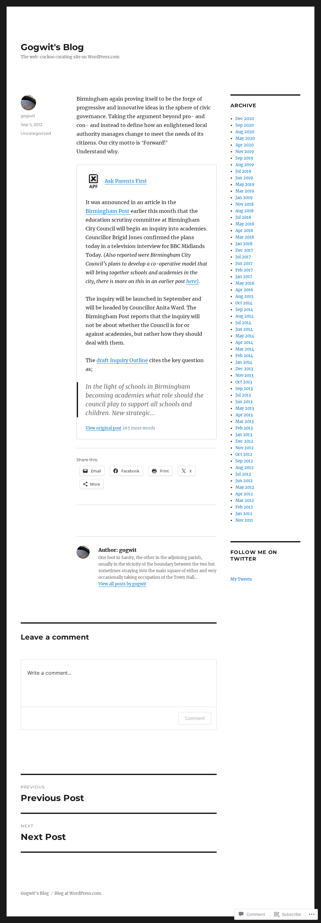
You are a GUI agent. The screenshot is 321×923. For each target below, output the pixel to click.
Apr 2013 (244, 415)
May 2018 (244, 224)
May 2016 (245, 283)
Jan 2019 (244, 197)
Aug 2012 (244, 467)
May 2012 (244, 487)
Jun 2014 (244, 329)
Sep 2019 (244, 158)
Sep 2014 (244, 309)
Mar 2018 (244, 237)
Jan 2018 (243, 243)
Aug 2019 (244, 164)
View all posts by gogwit (122, 584)
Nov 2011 (244, 520)
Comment (195, 718)
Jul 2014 (243, 322)
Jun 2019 (244, 178)
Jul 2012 (243, 474)
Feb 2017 (244, 270)
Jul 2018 (243, 217)
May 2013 (244, 408)
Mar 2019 (244, 191)
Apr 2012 (244, 494)
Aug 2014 (244, 316)
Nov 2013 (244, 375)
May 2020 (245, 138)
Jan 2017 (243, 276)
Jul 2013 (243, 395)
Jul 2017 (243, 257)
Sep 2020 (244, 125)
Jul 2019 (243, 171)
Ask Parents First (126, 181)
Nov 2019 (244, 151)
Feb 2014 (244, 355)
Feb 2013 (244, 428)
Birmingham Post (108, 211)
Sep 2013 (244, 388)
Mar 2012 (244, 500)
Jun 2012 (244, 480)
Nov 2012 (244, 448)
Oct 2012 (243, 454)
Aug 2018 (244, 211)
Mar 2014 (244, 349)
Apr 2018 (244, 230)
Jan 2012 (243, 513)
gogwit (28, 115)
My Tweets (241, 579)
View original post (103, 427)
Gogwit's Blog (52, 47)
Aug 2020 (244, 131)
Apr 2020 (244, 145)
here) (192, 281)
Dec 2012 (244, 441)
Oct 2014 (243, 303)
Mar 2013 (244, 421)
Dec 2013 (244, 369)
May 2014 (244, 336)
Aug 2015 (244, 296)
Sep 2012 (244, 461)
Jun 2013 (243, 401)
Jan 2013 (243, 434)
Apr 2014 (244, 342)
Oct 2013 (243, 382)
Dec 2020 (244, 118)
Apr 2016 (244, 290)
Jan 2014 (243, 362)
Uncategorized (36, 133)
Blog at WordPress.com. (78, 893)
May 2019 (245, 184)
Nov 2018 (244, 204)
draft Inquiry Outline (122, 360)
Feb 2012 (244, 507)
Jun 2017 (244, 263)
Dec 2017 (244, 250)
